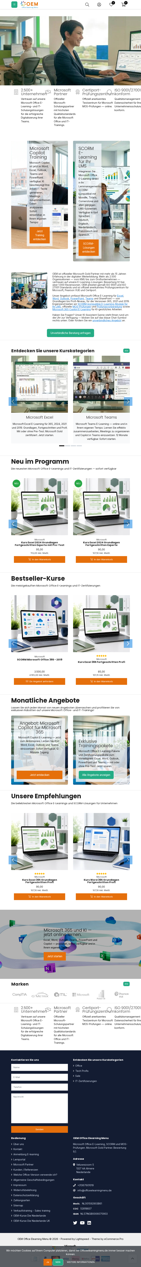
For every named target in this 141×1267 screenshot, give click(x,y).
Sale (77, 1075)
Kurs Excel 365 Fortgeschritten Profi (101, 662)
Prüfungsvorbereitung (109, 306)
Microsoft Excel (39, 417)
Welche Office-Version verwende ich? (35, 1174)
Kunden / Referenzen (25, 1169)
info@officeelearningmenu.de (95, 1190)
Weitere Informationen (81, 1262)
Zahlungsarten (21, 1200)
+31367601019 (86, 1185)
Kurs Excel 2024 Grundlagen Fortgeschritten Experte (101, 544)
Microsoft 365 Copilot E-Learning (71, 309)
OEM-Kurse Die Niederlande (29, 1215)
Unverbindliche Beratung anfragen (70, 333)
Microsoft (40, 539)
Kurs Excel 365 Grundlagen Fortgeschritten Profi (39, 881)
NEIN (58, 1262)
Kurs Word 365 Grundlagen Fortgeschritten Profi (101, 881)
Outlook (64, 298)
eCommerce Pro (113, 1238)
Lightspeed (82, 1238)
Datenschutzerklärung (26, 1195)
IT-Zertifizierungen (86, 1081)
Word (55, 298)
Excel (120, 295)
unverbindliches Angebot (107, 320)
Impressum (19, 1185)
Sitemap (18, 1205)
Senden (40, 1129)
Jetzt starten (54, 956)
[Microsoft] (80, 994)
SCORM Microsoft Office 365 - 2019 (39, 659)
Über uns (18, 1144)
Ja (47, 1262)
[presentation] (13, 401)
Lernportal (19, 1159)
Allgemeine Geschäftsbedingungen (33, 1179)
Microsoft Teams (101, 417)
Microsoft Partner (23, 1164)
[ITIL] (60, 994)
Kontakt (17, 1149)
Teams (89, 298)
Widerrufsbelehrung (24, 1190)
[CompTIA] (19, 994)
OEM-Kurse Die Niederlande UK (31, 1220)
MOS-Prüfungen (82, 306)
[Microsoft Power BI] (101, 994)
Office (78, 1065)
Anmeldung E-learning (26, 1154)
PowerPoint (77, 298)
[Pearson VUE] (121, 994)
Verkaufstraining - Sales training (31, 1210)
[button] (123, 4)
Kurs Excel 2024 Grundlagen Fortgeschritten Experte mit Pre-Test (39, 544)
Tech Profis (82, 1070)
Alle (126, 350)
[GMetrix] (40, 994)
